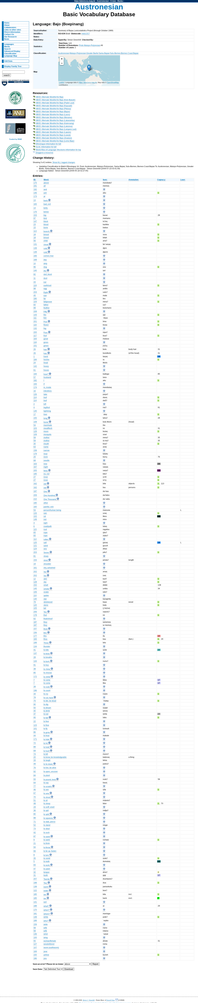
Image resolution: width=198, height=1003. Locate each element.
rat (45, 516)
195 (35, 474)
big (45, 215)
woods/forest (49, 944)
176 (35, 212)
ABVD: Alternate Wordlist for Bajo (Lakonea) (54, 126)
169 (35, 951)
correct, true (49, 256)
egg (45, 288)
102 (35, 516)
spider (46, 595)
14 (35, 208)
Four (45, 333)
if (44, 384)
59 (35, 437)
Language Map (10, 56)
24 (35, 363)
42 (35, 832)
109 (35, 434)
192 (35, 189)
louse (46, 422)
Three (46, 643)
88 (35, 818)
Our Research (10, 37)
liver (45, 414)
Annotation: (134, 180)
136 (35, 934)
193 (35, 384)
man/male (48, 425)
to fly (45, 729)
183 (35, 639)
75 (35, 701)
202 (35, 572)
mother (47, 437)
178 (35, 615)
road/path (48, 526)
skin (45, 579)
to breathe (48, 657)
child (46, 241)
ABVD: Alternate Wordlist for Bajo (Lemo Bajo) (55, 141)
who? (46, 921)
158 (35, 450)
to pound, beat (50, 779)
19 (35, 564)
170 (35, 910)
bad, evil (47, 204)
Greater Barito (92, 53)
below (46, 212)
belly (46, 208)
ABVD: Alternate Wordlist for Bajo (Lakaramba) (55, 120)
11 (35, 278)
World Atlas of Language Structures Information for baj (58, 150)
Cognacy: (161, 180)
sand (46, 546)
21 (35, 843)
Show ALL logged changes (63, 162)
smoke (46, 589)
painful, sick (49, 507)
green (46, 346)
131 (35, 244)
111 (35, 318)
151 (35, 346)
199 (35, 643)
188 (35, 906)
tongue (47, 872)
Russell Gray (110, 1000)
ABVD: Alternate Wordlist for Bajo (49, 97)
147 (35, 221)
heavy (46, 366)
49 (35, 764)
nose (46, 477)
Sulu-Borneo (115, 53)
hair (45, 349)
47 (35, 869)
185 (35, 894)
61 (35, 370)
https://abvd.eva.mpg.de (84, 1)
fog (45, 328)
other (46, 503)
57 (35, 377)
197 (35, 491)
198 (35, 883)
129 (35, 431)
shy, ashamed (49, 568)
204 (35, 292)
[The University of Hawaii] (15, 99)
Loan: (182, 180)
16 (35, 391)
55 (35, 941)
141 (35, 902)
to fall (46, 718)
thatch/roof (48, 619)
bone (46, 228)
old (45, 484)
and (45, 189)
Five (45, 322)
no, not (46, 474)
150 (35, 955)
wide (46, 924)
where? (47, 914)
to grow (47, 732)
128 (35, 582)
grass (46, 342)
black (46, 221)
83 (35, 865)
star (45, 599)
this (45, 636)
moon (46, 431)
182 (35, 380)
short (46, 560)
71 (35, 822)
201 (35, 321)
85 (35, 673)
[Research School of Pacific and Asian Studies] (15, 115)
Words (7, 47)
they (45, 622)
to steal (47, 829)
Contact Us (9, 34)
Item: (105, 180)
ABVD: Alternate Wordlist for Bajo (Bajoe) (53, 112)
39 (35, 687)
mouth (46, 444)
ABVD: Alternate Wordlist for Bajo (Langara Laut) (56, 129)
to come (47, 680)
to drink (47, 711)
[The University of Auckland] (15, 84)
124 (35, 549)
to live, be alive (50, 768)
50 (35, 708)
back (46, 200)
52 (35, 825)
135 (35, 411)
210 (35, 499)
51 (35, 800)
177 (35, 636)
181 (35, 914)
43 (35, 282)
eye (45, 295)
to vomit (47, 858)
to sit (45, 800)
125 (35, 542)
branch (47, 231)
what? (46, 906)
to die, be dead (50, 701)
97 (35, 218)
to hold (46, 747)
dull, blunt (48, 274)
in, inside (47, 387)
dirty (45, 263)
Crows (113, 1)
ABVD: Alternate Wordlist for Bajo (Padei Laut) (55, 103)
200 (35, 332)
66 (35, 851)
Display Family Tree (13, 66)
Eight (46, 292)
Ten (45, 612)
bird (45, 218)
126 (35, 394)
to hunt (46, 751)
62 (35, 619)
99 (35, 308)
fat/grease (48, 302)
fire (45, 315)
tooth (46, 875)
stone (46, 605)
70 (35, 797)
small (46, 585)
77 (35, 786)
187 (35, 622)
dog (45, 267)
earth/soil (47, 285)
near (45, 454)
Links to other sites (12, 30)
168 (35, 260)
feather (47, 308)
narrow (47, 450)
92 (35, 771)
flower (46, 325)
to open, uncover (51, 771)
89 (35, 747)
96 (35, 267)
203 (35, 552)
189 (35, 920)
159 (35, 924)
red (45, 519)
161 (35, 568)
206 (35, 612)
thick (45, 629)
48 (35, 803)
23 (35, 224)
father (46, 305)
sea (45, 549)
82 (35, 274)
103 (35, 428)
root (45, 529)
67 (35, 793)
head (46, 363)
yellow (46, 955)
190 (35, 503)
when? (46, 910)
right (45, 523)
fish (45, 318)
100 (35, 937)
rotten (46, 539)
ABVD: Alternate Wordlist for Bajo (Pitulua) (53, 109)
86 (35, 732)
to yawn (47, 869)
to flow (46, 725)
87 (35, 836)
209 (35, 495)
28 (35, 657)
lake (45, 394)
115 (35, 529)
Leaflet (61, 82)
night (46, 467)
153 (35, 215)
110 (35, 595)
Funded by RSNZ (15, 139)
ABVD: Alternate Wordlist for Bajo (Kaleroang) (55, 123)
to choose (48, 673)
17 (35, 414)
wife (45, 928)
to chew (47, 669)
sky (45, 582)
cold (45, 248)
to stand (47, 825)
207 (35, 879)
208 (35, 311)
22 (35, 721)
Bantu (120, 1)
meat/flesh (48, 428)
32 (35, 872)
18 (35, 234)
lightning (47, 411)
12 (35, 579)
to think (47, 843)
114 (35, 397)
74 (35, 754)
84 (35, 775)
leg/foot (47, 407)
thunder (47, 646)
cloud (46, 244)
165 (35, 204)
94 (35, 847)
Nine (46, 471)
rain (45, 513)
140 (35, 270)
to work (47, 865)
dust (45, 278)
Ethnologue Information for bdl (48, 144)
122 (35, 890)
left (45, 404)
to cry (46, 694)
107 (35, 947)
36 (35, 810)
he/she (46, 360)
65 (35, 532)
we (45, 895)
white (46, 917)
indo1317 (86, 34)
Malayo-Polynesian (78, 53)
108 (35, 422)
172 (35, 677)
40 (35, 711)
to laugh (47, 760)
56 (35, 241)
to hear (47, 735)
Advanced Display (12, 51)
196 (35, 690)
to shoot (47, 797)
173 (35, 196)
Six (45, 572)
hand (46, 356)
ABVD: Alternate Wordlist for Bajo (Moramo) (54, 117)
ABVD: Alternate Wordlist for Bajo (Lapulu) (53, 132)
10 (35, 263)
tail (45, 608)
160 (35, 507)
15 (35, 228)
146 (35, 193)
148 (35, 917)
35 (35, 858)
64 (35, 783)
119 (35, 285)
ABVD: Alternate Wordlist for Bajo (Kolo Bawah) (55, 100)
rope (45, 532)
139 (35, 248)
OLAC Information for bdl (46, 147)
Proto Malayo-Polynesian (89, 45)
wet (45, 902)
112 (35, 539)
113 (35, 231)
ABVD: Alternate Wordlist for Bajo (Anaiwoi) (54, 138)
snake (46, 592)
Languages (9, 44)
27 (35, 477)
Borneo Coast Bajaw (129, 53)
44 (35, 735)
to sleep (47, 803)
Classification (10, 53)
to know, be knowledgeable (55, 757)
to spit (46, 810)
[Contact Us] (116, 1000)
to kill (46, 754)
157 (35, 629)
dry (45, 271)
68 (35, 460)
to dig (46, 704)
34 (35, 694)
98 (35, 288)
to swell (47, 837)
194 (35, 374)
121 (35, 546)
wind (46, 934)
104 (35, 302)
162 (35, 484)
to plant (47, 775)
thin (45, 633)
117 (35, 336)
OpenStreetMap (113, 82)
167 (35, 467)
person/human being (52, 510)
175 (35, 183)
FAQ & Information (12, 32)
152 (35, 585)
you (45, 958)
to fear (46, 721)
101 (35, 729)
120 (35, 605)
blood (46, 224)
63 (35, 447)
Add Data (8, 61)
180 (35, 299)
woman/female (50, 941)
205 (35, 470)
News (6, 39)
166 (35, 256)
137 (35, 653)
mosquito (47, 434)
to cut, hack (48, 698)
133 (35, 513)
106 (35, 592)
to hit (46, 743)
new (45, 464)
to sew (46, 793)
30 (35, 444)
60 (35, 305)
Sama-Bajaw (104, 53)
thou (45, 639)
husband (47, 377)
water (46, 891)
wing (46, 937)
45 (35, 295)
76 (35, 768)
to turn (46, 855)
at (44, 196)
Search (7, 49)
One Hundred (49, 495)
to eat (46, 714)
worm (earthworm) (51, 947)
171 (35, 739)
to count (47, 690)
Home (6, 23)
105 (35, 608)
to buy (46, 665)
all (45, 186)
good (46, 339)
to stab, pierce (49, 822)
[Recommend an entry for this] (104, 190)
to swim (47, 840)
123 (35, 725)
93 (35, 779)
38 (35, 669)
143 (35, 315)
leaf (45, 397)
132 (35, 328)
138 (35, 886)
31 (35, 875)
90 (35, 704)
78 (35, 697)
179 (35, 454)
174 (35, 387)
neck (46, 457)
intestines (48, 391)
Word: (46, 180)
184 (35, 360)
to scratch (48, 786)
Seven (46, 553)
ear (45, 282)
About (6, 25)
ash (45, 193)
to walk (47, 861)
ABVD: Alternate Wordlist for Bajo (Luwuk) (53, 135)
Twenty (47, 879)
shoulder (47, 564)
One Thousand (50, 499)
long (45, 418)
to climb (47, 677)
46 (35, 790)
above (46, 183)
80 (35, 814)
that (45, 615)
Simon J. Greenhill (89, 1000)
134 (35, 646)
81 (35, 556)
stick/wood (48, 602)
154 (35, 560)
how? (46, 374)
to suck (47, 832)
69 (35, 751)
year (45, 951)
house (46, 370)
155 (35, 418)
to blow (47, 654)
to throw (47, 847)
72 (35, 743)
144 (35, 661)
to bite (46, 650)
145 (35, 589)
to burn (47, 661)
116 (35, 325)
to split (46, 814)
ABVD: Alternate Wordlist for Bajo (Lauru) (53, 114)
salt (45, 542)
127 (35, 944)
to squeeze (48, 818)
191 (35, 186)
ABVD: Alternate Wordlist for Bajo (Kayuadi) (54, 106)
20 (35, 757)
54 (35, 425)
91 (35, 665)
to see (46, 790)
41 (35, 650)
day (45, 260)
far (45, 299)
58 (35, 928)
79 (35, 602)
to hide (46, 739)
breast (46, 234)
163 (35, 464)
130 (35, 599)
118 (35, 342)
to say (46, 783)
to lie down (48, 764)
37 (35, 714)
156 (35, 633)
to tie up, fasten (50, 851)
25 (35, 457)
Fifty (45, 312)
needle (47, 460)
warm (46, 887)
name (46, 447)
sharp (46, 556)
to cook (47, 687)
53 (35, 510)
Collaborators (10, 27)
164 (35, 339)
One (45, 492)
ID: (35, 180)
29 (35, 807)
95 (35, 717)
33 (35, 760)
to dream (47, 708)
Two (45, 883)
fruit (45, 336)
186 (35, 958)
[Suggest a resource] (44, 153)
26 (35, 349)
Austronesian (103, 1)
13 (35, 200)
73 (35, 829)
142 (35, 366)
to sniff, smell (49, 807)
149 (35, 519)
